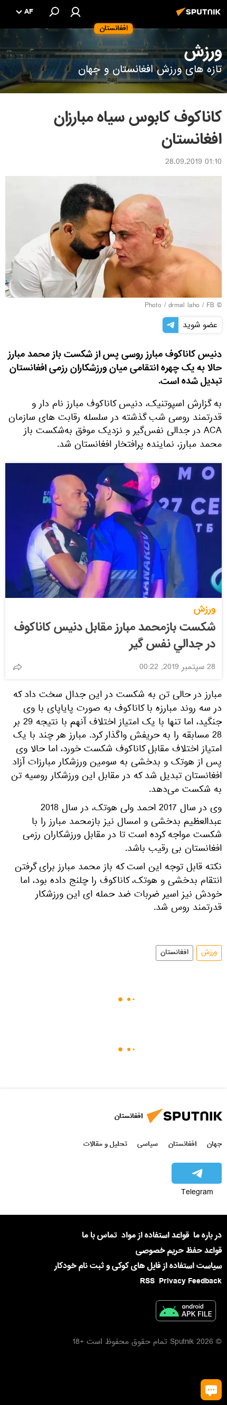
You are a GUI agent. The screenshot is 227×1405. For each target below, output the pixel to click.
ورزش (204, 609)
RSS (147, 1281)
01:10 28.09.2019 (193, 162)
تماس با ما (99, 1236)
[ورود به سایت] (75, 11)
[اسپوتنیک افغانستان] (200, 17)
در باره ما (207, 1235)
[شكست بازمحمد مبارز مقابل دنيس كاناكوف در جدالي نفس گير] (113, 530)
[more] (17, 666)
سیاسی (147, 1144)
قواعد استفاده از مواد (155, 1235)
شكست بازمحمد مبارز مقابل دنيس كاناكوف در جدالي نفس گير (114, 636)
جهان (214, 1144)
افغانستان (174, 953)
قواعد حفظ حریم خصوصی (179, 1250)
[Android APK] (186, 1312)
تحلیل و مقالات (105, 1144)
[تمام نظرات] (211, 1389)
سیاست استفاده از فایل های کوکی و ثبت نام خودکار (138, 1266)
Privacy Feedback (190, 1281)
